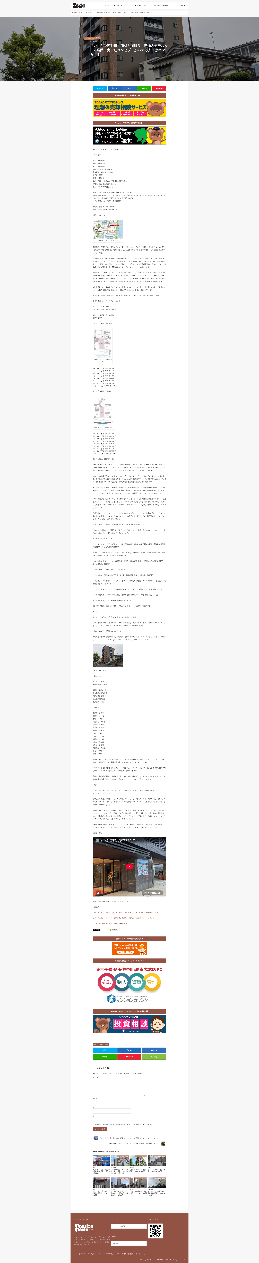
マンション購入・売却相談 (160, 5)
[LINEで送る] (113, 930)
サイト (95, 1116)
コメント (96, 1078)
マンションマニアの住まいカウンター (161, 1260)
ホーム (107, 5)
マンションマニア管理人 (140, 5)
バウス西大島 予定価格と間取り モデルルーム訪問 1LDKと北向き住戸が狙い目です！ (125, 912)
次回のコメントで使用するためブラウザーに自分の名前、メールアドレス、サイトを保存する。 (124, 1124)
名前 (95, 1098)
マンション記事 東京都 (101, 1044)
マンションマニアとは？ (121, 5)
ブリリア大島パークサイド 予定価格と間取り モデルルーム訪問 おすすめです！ (123, 918)
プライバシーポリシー (179, 5)
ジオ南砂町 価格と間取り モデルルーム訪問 (110, 923)
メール (96, 1107)
